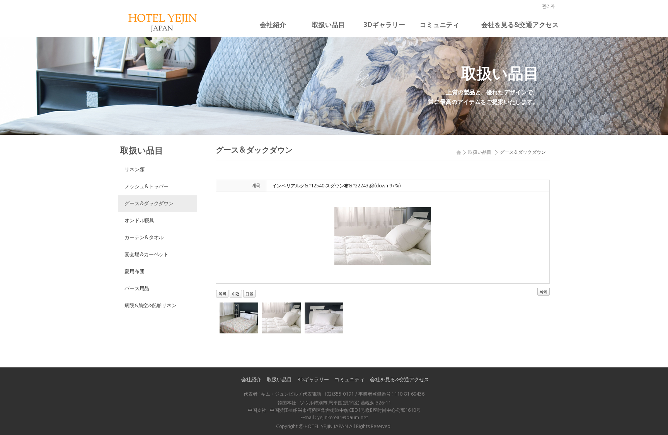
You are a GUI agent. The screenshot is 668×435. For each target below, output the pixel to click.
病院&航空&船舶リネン (150, 305)
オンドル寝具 (139, 220)
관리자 (548, 6)
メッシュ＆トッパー (146, 186)
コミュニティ (439, 25)
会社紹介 (273, 25)
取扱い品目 (328, 25)
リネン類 (134, 169)
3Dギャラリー (384, 25)
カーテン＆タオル (144, 237)
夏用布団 (134, 271)
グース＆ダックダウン (148, 203)
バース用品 (136, 288)
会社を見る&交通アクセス (520, 25)
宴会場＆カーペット (146, 254)
